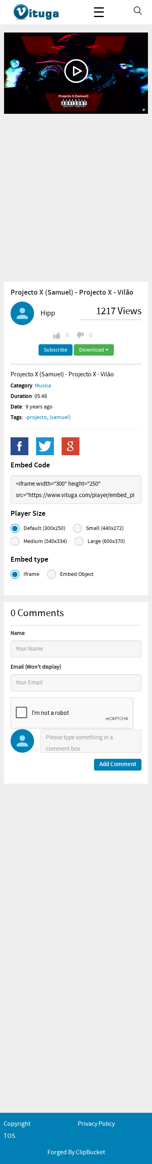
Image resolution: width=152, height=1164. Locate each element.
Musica (43, 385)
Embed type (29, 559)
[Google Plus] (70, 446)
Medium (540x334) (45, 541)
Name (18, 633)
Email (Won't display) (36, 667)
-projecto (36, 417)
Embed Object (77, 574)
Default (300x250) (44, 528)
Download (92, 350)
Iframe (31, 574)
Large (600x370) (106, 541)
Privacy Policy (96, 1124)
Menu (99, 12)
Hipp (48, 313)
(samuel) (60, 417)
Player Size (28, 513)
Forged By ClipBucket (76, 1152)
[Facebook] (19, 446)
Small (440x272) (105, 528)
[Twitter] (45, 446)
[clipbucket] (44, 12)
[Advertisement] (76, 197)
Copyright (17, 1124)
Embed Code (30, 465)
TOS (9, 1136)
